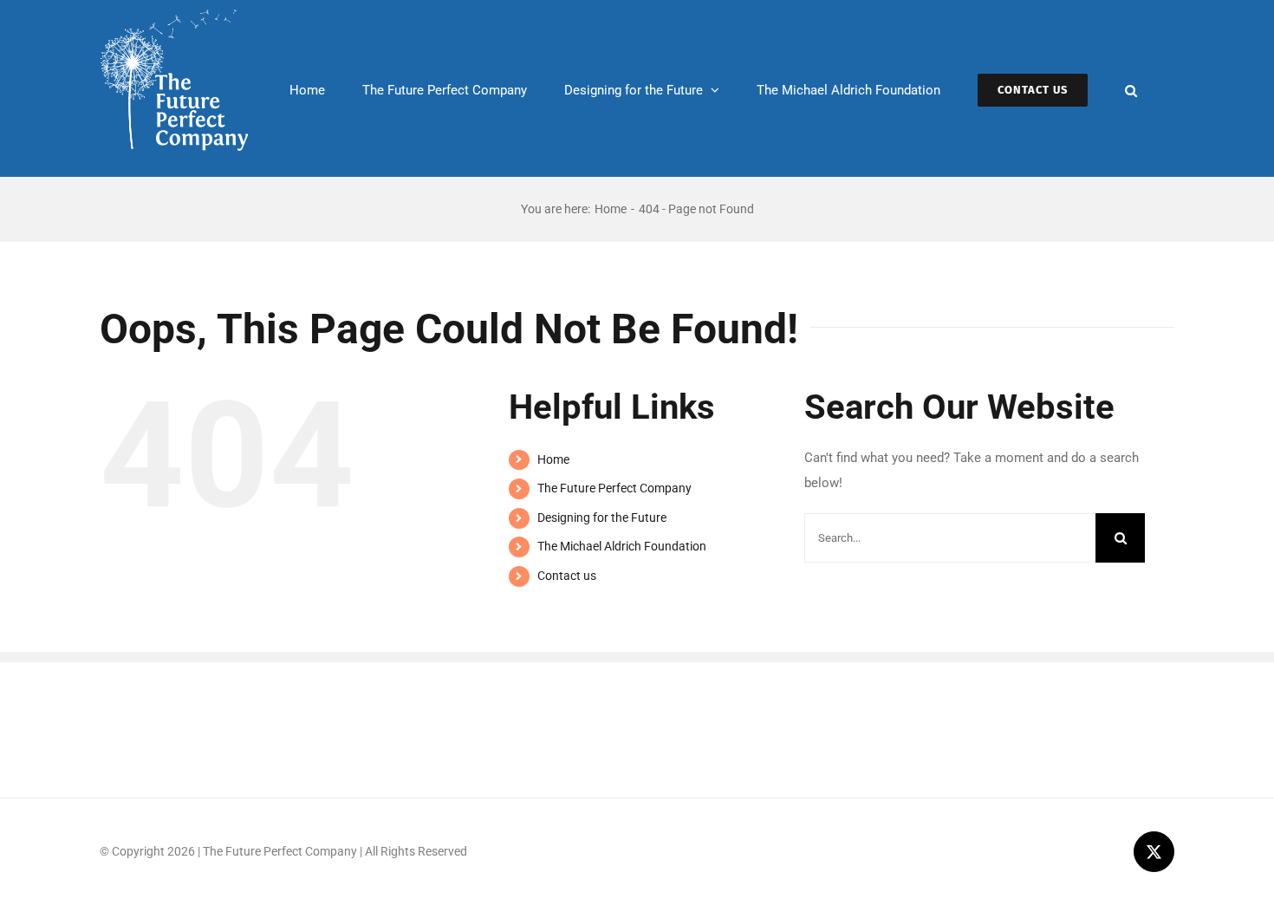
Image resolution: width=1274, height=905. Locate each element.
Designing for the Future (601, 517)
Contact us (566, 576)
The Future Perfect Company (614, 488)
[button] (1131, 88)
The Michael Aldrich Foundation (621, 546)
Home (553, 459)
